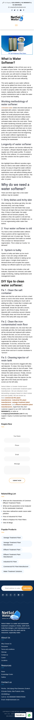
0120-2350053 (16, 2)
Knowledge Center (7, 674)
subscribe (27, 588)
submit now (17, 480)
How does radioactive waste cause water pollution (17, 512)
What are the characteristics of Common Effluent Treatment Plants (17, 502)
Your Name (17, 436)
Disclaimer (4, 646)
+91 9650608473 (26, 2)
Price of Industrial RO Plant (12, 516)
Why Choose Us (6, 643)
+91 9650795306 (17, 5)
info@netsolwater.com (12, 699)
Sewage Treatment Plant (12, 538)
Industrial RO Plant (10, 562)
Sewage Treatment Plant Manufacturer (12, 544)
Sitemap (3, 652)
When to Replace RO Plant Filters (14, 520)
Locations (4, 660)
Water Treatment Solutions (12, 571)
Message (17, 464)
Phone (17, 445)
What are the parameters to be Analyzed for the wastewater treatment (17, 507)
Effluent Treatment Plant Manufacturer (11, 556)
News (3, 671)
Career (3, 657)
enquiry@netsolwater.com (18, 7)
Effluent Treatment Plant (11, 550)
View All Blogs (8, 523)
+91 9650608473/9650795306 (16, 697)
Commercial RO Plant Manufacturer (15, 566)
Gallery (3, 677)
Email (17, 454)
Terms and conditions (7, 649)
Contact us (4, 655)
